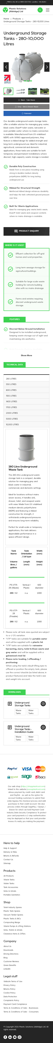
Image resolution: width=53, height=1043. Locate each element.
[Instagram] (19, 1037)
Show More (26, 355)
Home (6, 18)
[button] (6, 67)
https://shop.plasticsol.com (33, 786)
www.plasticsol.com (36, 789)
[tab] (26, 377)
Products (17, 18)
